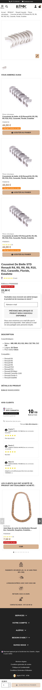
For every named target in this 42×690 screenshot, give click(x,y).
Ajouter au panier (22, 132)
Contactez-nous (28, 1)
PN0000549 (6, 534)
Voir (21, 546)
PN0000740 (5, 182)
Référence (5, 284)
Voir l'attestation (11, 413)
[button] (2, 6)
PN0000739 (5, 122)
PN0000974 (5, 241)
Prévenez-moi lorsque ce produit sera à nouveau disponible (21, 313)
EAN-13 (4, 390)
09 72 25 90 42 (15, 1)
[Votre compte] (35, 7)
